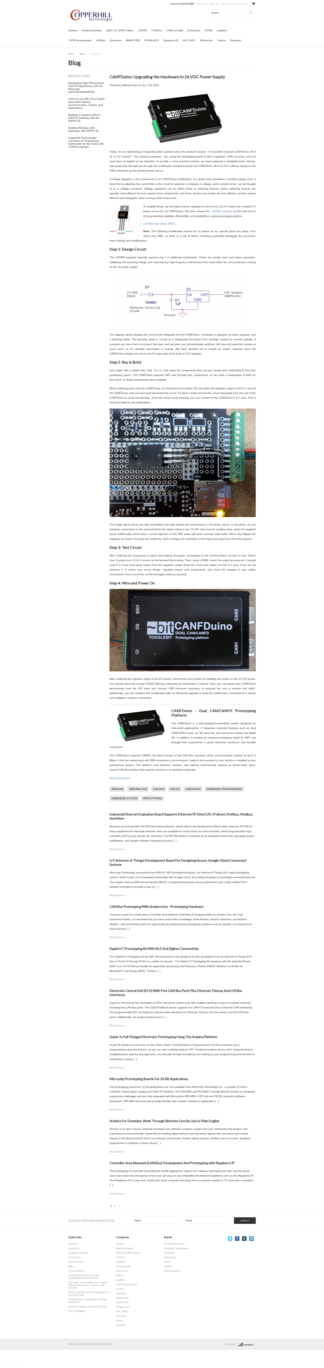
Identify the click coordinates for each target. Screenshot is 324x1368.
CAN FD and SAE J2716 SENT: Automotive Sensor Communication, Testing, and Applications (86, 103)
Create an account (238, 4)
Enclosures (194, 30)
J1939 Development (80, 40)
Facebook (237, 1238)
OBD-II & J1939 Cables (119, 30)
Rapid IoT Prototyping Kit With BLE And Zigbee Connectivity (154, 948)
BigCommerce (247, 1344)
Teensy (221, 40)
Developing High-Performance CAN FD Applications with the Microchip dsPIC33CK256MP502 (86, 87)
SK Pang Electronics (174, 1244)
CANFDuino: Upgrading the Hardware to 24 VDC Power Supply (167, 76)
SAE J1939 (189, 40)
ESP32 (208, 30)
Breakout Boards (92, 30)
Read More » (117, 849)
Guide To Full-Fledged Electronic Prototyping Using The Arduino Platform (163, 1037)
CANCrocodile (174, 30)
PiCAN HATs (151, 40)
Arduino (73, 30)
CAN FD (142, 30)
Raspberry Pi (171, 40)
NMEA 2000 (133, 40)
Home (71, 54)
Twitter (230, 1238)
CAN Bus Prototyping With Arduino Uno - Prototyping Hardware (157, 906)
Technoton (206, 40)
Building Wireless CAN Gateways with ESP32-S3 (83, 129)
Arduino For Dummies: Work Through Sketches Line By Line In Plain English (164, 1121)
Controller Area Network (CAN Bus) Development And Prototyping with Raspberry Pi (172, 1163)
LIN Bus (100, 40)
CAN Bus (156, 30)
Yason (167, 1262)
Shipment (235, 40)
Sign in (224, 4)
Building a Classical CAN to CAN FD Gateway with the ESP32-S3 (84, 117)
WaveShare (170, 1257)
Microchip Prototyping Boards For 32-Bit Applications (149, 1079)
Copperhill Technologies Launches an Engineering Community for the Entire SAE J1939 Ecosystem (86, 142)
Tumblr (244, 1238)
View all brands (172, 1271)
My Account (201, 4)
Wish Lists (214, 4)
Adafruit (168, 1266)
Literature (116, 40)
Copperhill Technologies (176, 1248)
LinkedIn (251, 1238)
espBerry (222, 30)
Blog (82, 54)
